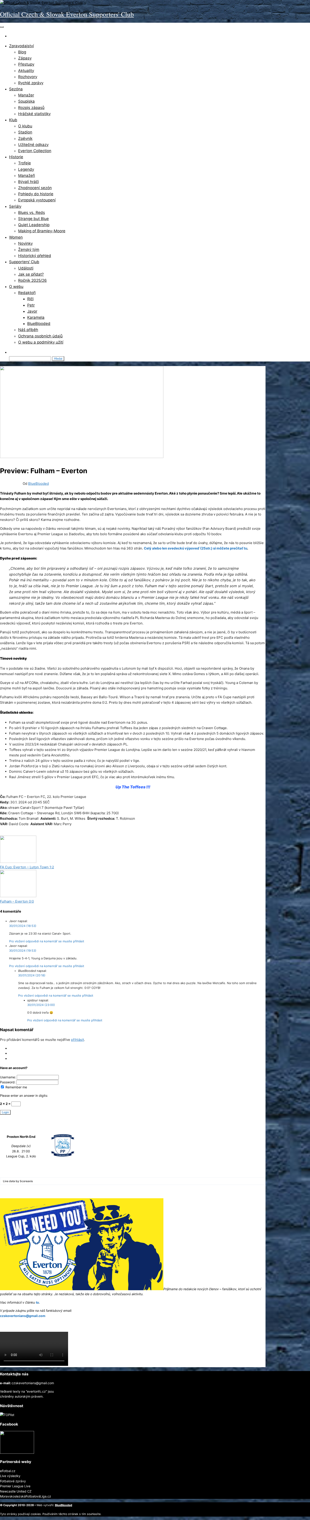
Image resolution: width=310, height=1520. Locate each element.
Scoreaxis (26, 1181)
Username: (8, 1077)
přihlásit (77, 1039)
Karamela (35, 317)
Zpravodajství (21, 46)
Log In (13, 1048)
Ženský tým (28, 249)
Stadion (25, 132)
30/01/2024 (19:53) (22, 950)
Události (25, 268)
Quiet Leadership (33, 225)
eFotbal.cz (7, 1471)
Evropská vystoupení (37, 200)
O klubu (25, 126)
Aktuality (26, 70)
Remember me (16, 1087)
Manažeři (26, 175)
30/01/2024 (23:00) (41, 1005)
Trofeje (24, 163)
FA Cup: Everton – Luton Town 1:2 (27, 867)
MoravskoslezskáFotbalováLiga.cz (25, 1496)
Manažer (26, 95)
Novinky (25, 243)
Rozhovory (27, 76)
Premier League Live (15, 1486)
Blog (22, 52)
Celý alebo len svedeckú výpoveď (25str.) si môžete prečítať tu (195, 548)
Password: (8, 1082)
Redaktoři (27, 292)
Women (16, 237)
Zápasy (25, 58)
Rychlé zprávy (30, 83)
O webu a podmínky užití (40, 342)
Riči (30, 299)
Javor (32, 311)
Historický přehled (34, 255)
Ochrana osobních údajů (40, 336)
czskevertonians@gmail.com (22, 1316)
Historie (16, 157)
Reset (13, 1058)
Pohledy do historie (35, 194)
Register (15, 1053)
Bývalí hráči (28, 181)
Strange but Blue (33, 218)
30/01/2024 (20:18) (31, 975)
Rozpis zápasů (31, 107)
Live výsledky (10, 1476)
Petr (31, 305)
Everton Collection (34, 151)
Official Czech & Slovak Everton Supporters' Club (67, 14)
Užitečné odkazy (33, 144)
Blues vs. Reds (31, 212)
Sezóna (16, 89)
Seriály (15, 206)
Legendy (26, 169)
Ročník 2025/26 (32, 280)
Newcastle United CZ (16, 1491)
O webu (16, 286)
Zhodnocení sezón (35, 188)
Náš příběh (28, 329)
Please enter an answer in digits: (24, 1095)
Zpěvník (25, 138)
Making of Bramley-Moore (41, 231)
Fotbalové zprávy (13, 1481)
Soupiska (26, 101)
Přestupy (26, 64)
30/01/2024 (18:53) (22, 926)
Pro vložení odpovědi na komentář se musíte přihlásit (46, 941)
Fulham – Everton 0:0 (17, 901)
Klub (13, 120)
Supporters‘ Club (24, 262)
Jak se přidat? (31, 274)
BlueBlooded (38, 323)
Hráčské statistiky (34, 113)
